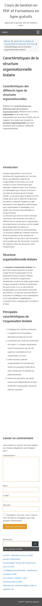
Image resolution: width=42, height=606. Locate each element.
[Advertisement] (21, 147)
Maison (7, 41)
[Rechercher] (35, 543)
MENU (5, 32)
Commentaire (9, 455)
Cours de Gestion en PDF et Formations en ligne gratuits (21, 11)
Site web (6, 505)
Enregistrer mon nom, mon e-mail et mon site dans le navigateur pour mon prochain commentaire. (20, 518)
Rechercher (7, 539)
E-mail (6, 495)
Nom (5, 486)
